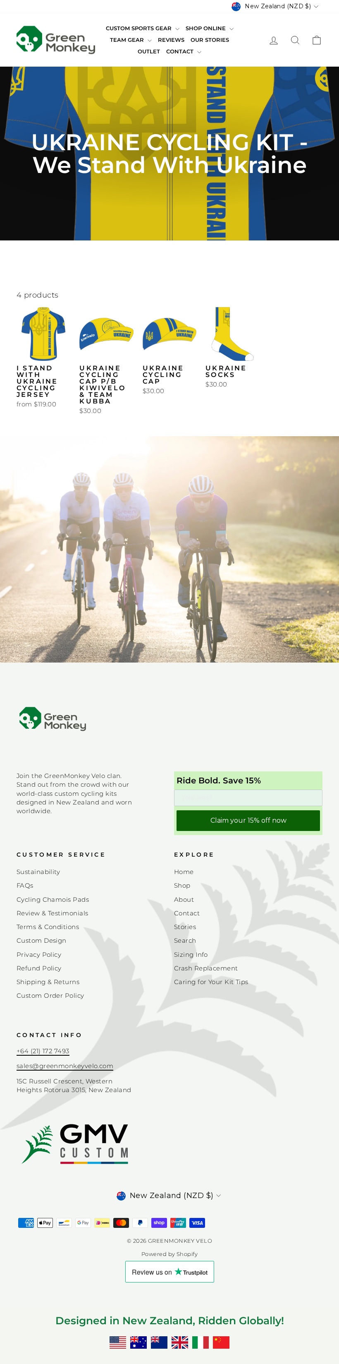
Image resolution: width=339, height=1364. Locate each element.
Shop (182, 885)
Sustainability (38, 872)
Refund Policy (39, 968)
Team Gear (128, 39)
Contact (180, 51)
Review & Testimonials (52, 913)
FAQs (25, 885)
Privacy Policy (39, 954)
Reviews (171, 39)
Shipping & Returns (48, 982)
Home (184, 872)
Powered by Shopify (169, 1254)
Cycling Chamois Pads (53, 899)
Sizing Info (191, 954)
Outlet (149, 51)
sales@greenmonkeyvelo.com (65, 1066)
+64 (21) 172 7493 (43, 1051)
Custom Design (42, 940)
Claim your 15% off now (248, 820)
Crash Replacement (206, 968)
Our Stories (210, 39)
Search (185, 940)
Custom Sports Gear (139, 28)
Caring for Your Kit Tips (211, 982)
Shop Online (206, 28)
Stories (185, 927)
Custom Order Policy (50, 995)
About (184, 899)
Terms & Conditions (48, 927)
